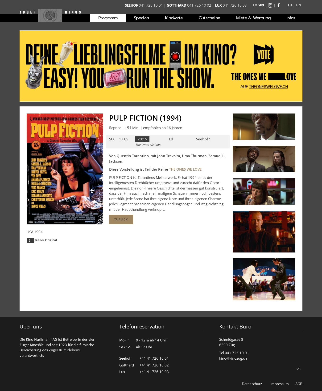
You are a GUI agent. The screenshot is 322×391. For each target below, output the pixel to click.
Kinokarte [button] (174, 18)
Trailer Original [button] (45, 240)
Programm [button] (108, 18)
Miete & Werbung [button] (253, 18)
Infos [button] (291, 18)
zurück (121, 219)
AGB (298, 383)
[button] (264, 128)
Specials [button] (141, 18)
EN (298, 5)
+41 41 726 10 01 (154, 358)
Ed (171, 139)
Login (258, 5)
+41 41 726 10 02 (154, 365)
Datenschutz (252, 383)
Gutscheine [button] (209, 18)
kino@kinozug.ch (233, 358)
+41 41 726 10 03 (154, 371)
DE (290, 5)
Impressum (279, 383)
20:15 (142, 139)
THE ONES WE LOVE (185, 169)
